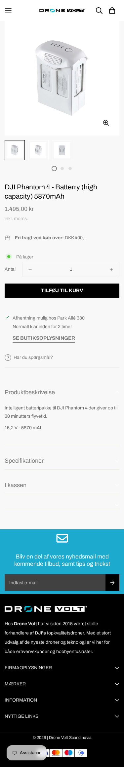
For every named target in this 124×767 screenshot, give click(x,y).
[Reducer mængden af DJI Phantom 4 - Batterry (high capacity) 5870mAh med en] (30, 269)
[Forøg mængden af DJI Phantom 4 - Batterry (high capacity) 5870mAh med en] (111, 269)
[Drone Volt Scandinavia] (62, 10)
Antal (10, 269)
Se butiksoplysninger (44, 338)
